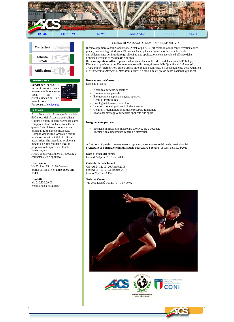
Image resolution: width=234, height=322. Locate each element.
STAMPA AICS (136, 33)
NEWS (101, 33)
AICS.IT (194, 33)
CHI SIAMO (68, 33)
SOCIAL (169, 33)
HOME (42, 33)
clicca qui (54, 104)
